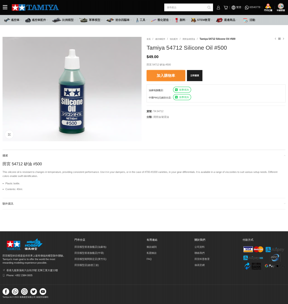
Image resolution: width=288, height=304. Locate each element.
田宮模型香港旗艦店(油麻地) (90, 246)
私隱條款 (152, 252)
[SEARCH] (209, 7)
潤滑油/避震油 (189, 39)
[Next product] (283, 39)
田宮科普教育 (202, 259)
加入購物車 (166, 75)
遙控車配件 (160, 39)
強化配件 (174, 39)
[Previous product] (275, 39)
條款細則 (152, 246)
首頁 (149, 39)
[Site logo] (35, 7)
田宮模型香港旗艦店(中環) (89, 252)
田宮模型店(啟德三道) (86, 265)
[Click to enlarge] (9, 134)
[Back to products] (279, 39)
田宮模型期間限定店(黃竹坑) (90, 259)
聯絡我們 (200, 252)
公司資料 (200, 246)
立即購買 (194, 75)
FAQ (149, 259)
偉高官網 (200, 265)
